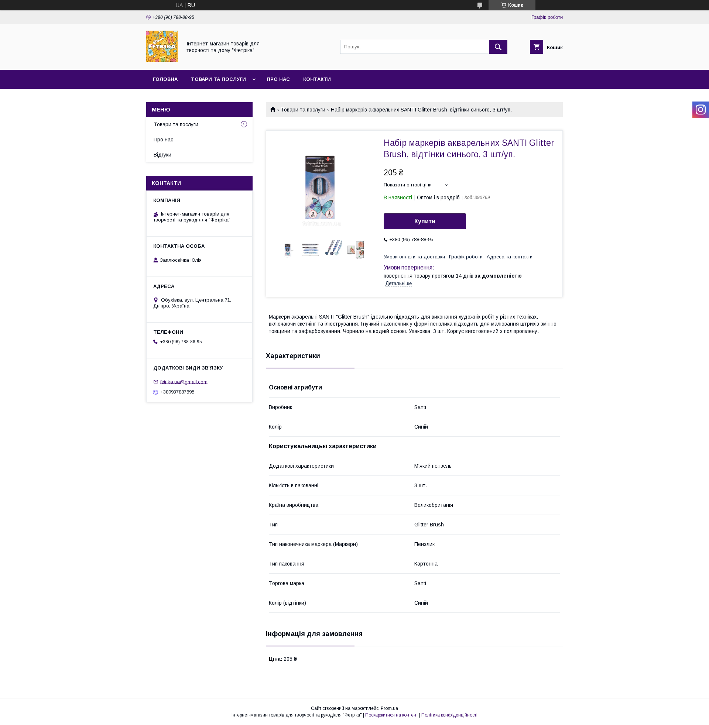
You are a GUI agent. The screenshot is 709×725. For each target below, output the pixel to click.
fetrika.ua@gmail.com (184, 381)
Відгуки (162, 155)
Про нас (278, 79)
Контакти (317, 79)
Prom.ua (389, 708)
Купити (424, 221)
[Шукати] (498, 47)
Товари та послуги (218, 79)
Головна (165, 79)
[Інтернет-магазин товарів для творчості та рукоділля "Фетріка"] (162, 60)
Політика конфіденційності (449, 715)
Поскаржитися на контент (391, 715)
